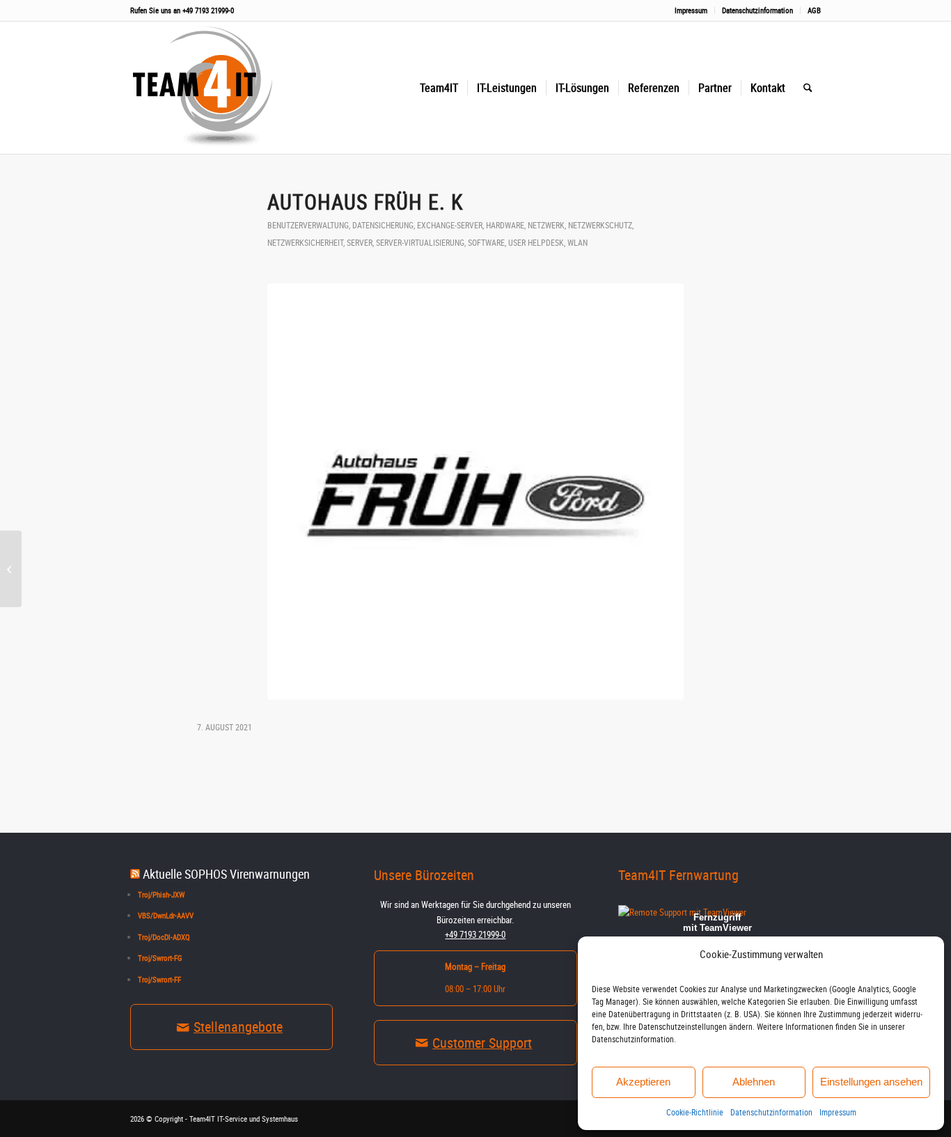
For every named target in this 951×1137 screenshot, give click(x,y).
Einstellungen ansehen (871, 1082)
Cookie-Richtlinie (694, 1112)
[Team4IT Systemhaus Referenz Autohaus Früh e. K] (475, 491)
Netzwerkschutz (600, 224)
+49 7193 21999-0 (208, 10)
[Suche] (808, 88)
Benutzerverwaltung (308, 224)
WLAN (577, 242)
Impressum (837, 1112)
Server (359, 242)
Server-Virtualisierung (420, 242)
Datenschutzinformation (771, 1112)
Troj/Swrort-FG (160, 957)
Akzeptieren (643, 1082)
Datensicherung (383, 224)
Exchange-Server (449, 224)
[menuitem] (691, 10)
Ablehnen (753, 1082)
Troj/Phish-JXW (161, 894)
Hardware (505, 224)
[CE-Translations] (11, 569)
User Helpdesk (536, 242)
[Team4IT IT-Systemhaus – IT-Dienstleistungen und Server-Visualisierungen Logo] (206, 88)
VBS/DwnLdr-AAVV (166, 915)
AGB (814, 10)
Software (486, 242)
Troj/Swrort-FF (159, 979)
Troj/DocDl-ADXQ (164, 937)
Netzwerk (546, 224)
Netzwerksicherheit (305, 242)
